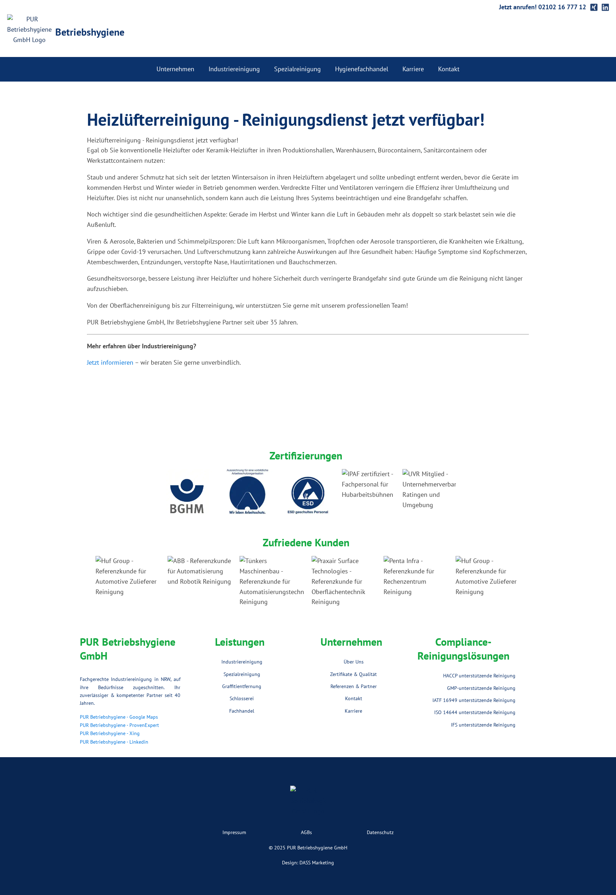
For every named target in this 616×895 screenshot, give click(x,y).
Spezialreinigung (297, 69)
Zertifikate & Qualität (353, 674)
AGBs (306, 832)
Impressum (234, 832)
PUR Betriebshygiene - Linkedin (114, 742)
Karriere (413, 69)
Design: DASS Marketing (308, 862)
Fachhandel (241, 711)
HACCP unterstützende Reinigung (479, 675)
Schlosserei (242, 698)
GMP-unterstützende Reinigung (481, 688)
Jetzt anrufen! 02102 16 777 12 (542, 7)
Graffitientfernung (241, 686)
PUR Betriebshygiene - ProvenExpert (119, 725)
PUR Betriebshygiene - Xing (110, 733)
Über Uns (354, 662)
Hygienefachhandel (361, 69)
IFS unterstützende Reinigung (483, 725)
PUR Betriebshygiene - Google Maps (119, 717)
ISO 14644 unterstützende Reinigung (474, 712)
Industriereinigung (234, 69)
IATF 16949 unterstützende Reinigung (473, 700)
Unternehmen (175, 69)
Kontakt (449, 69)
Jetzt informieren (110, 362)
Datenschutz (380, 832)
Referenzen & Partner (353, 686)
